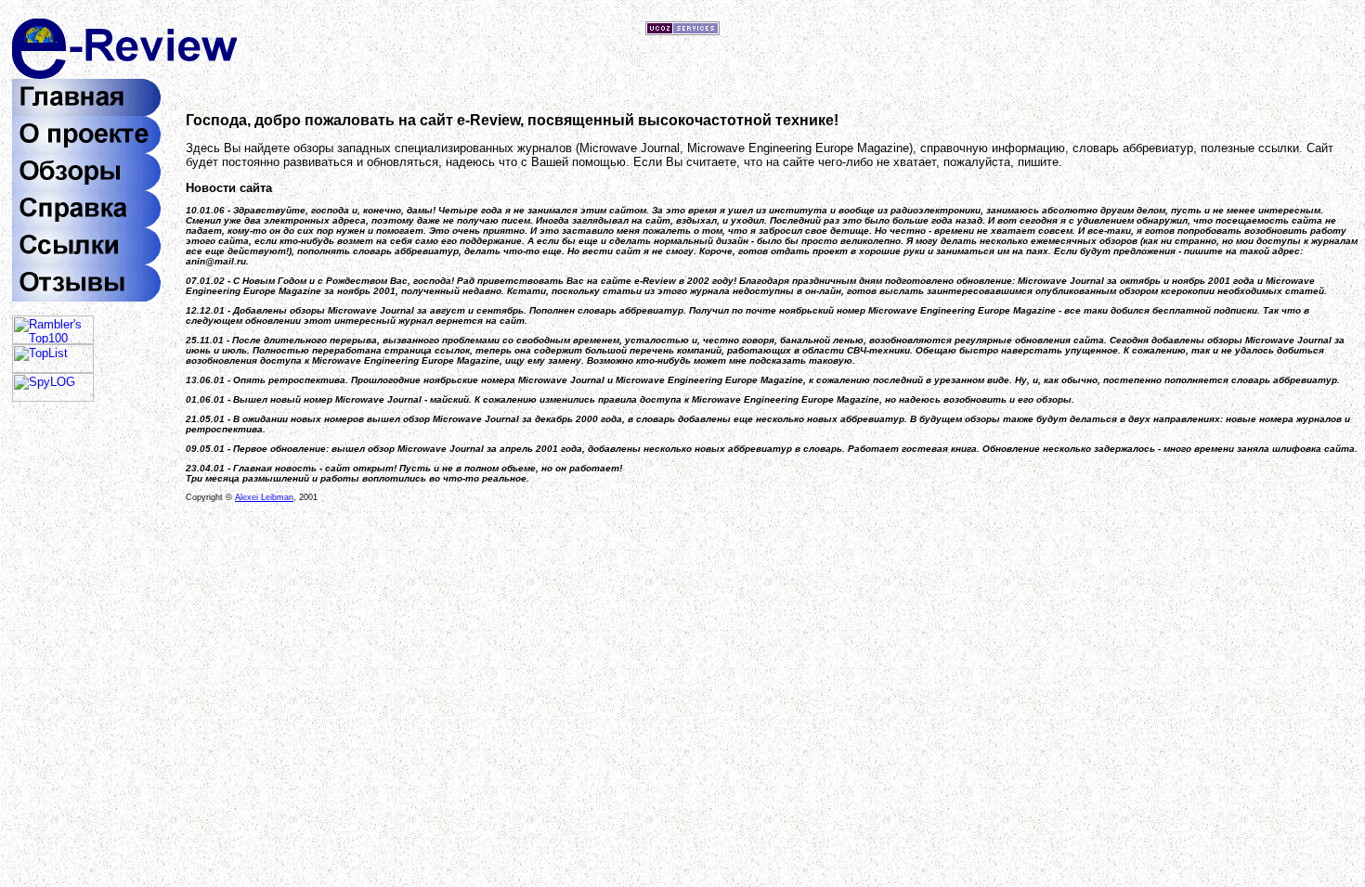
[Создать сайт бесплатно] (682, 31)
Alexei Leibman (264, 497)
